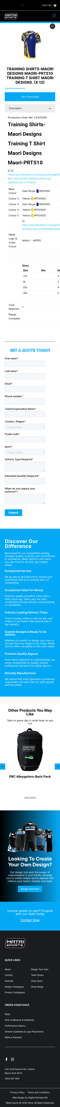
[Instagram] (12, 1059)
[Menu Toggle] (22, 5)
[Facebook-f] (6, 1059)
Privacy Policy (17, 1092)
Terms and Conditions (39, 1092)
